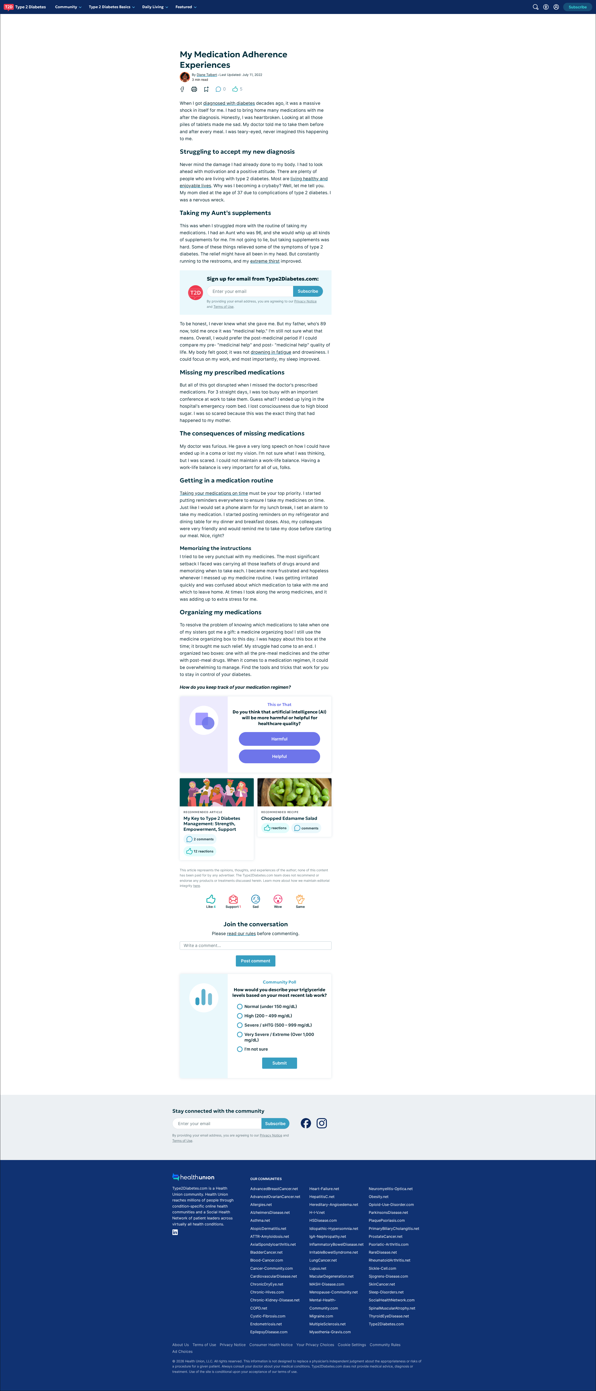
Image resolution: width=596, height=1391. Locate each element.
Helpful (279, 756)
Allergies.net (261, 1204)
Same (298, 901)
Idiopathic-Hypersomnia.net (333, 1228)
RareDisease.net (383, 1252)
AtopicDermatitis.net (268, 1228)
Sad (252, 901)
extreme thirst (265, 261)
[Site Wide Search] (536, 7)
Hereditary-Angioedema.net (333, 1204)
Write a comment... (202, 945)
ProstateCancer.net (386, 1236)
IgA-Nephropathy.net (327, 1236)
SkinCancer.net (382, 1284)
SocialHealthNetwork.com (392, 1300)
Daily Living (153, 6)
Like (209, 901)
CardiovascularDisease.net (273, 1276)
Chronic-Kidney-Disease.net (275, 1300)
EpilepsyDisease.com (269, 1332)
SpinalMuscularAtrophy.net (392, 1308)
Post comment (255, 960)
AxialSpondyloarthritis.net (273, 1244)
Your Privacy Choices (315, 1344)
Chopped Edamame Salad (289, 818)
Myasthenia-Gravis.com (330, 1332)
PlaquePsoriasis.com (387, 1220)
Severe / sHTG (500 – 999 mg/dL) (278, 1025)
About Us (180, 1344)
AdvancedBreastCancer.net (274, 1188)
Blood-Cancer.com (266, 1260)
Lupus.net (317, 1268)
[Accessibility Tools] (546, 7)
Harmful (279, 738)
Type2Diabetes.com (386, 1324)
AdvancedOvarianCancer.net (275, 1196)
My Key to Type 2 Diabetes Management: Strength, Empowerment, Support (211, 823)
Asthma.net (260, 1220)
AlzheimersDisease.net (270, 1212)
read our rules (241, 933)
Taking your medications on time (214, 493)
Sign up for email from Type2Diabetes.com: (263, 279)
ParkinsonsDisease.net (388, 1212)
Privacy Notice (305, 301)
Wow (275, 901)
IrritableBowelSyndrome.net (333, 1252)
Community (66, 6)
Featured (184, 6)
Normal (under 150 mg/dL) (270, 1006)
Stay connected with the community (218, 1111)
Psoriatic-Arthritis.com (389, 1244)
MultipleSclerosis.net (327, 1324)
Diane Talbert (207, 75)
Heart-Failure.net (324, 1188)
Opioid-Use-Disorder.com (391, 1204)
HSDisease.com (323, 1220)
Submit (279, 1063)
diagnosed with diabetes (229, 103)
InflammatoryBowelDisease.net (336, 1244)
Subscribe (308, 291)
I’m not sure (256, 1049)
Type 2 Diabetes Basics (109, 6)
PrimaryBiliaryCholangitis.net (394, 1228)
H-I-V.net (317, 1212)
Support (232, 901)
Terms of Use (223, 307)
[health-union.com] (193, 1178)
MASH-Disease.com (326, 1284)
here (196, 886)
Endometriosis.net (266, 1324)
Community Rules (385, 1344)
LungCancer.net (323, 1260)
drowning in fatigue (271, 352)
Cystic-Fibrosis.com (267, 1316)
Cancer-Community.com (271, 1268)
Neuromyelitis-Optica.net (391, 1188)
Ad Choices (182, 1351)
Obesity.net (379, 1196)
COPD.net (258, 1308)
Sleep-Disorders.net (386, 1292)
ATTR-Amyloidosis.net (269, 1236)
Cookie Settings (352, 1344)
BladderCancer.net (266, 1252)
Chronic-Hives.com (267, 1292)
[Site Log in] (556, 7)
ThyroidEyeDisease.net (389, 1316)
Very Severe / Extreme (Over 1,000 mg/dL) (279, 1037)
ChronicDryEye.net (266, 1284)
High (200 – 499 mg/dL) (268, 1015)
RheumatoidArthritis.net (389, 1260)
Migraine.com (321, 1316)
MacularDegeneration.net (331, 1276)
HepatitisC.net (322, 1196)
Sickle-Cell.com (382, 1268)
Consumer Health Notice (271, 1344)
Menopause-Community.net (333, 1292)
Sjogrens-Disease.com (388, 1276)
